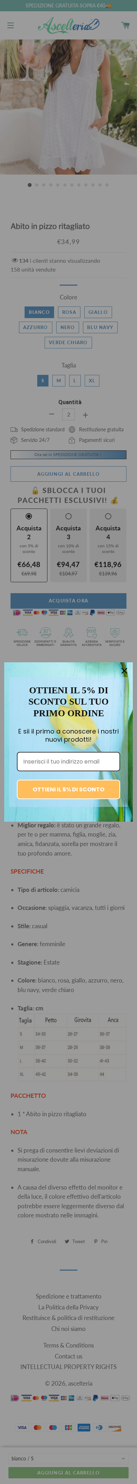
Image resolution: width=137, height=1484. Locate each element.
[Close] (124, 670)
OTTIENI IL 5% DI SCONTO (68, 789)
